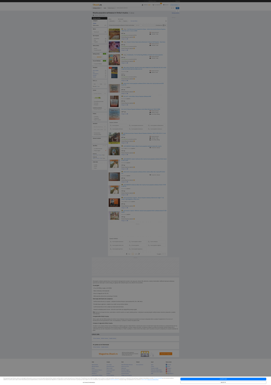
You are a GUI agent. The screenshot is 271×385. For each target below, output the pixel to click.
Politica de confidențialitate (153, 379)
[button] (89, 381)
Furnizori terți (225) (158, 378)
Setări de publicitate (115, 379)
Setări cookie (144, 379)
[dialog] (135, 381)
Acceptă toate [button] (223, 379)
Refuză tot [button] (223, 382)
